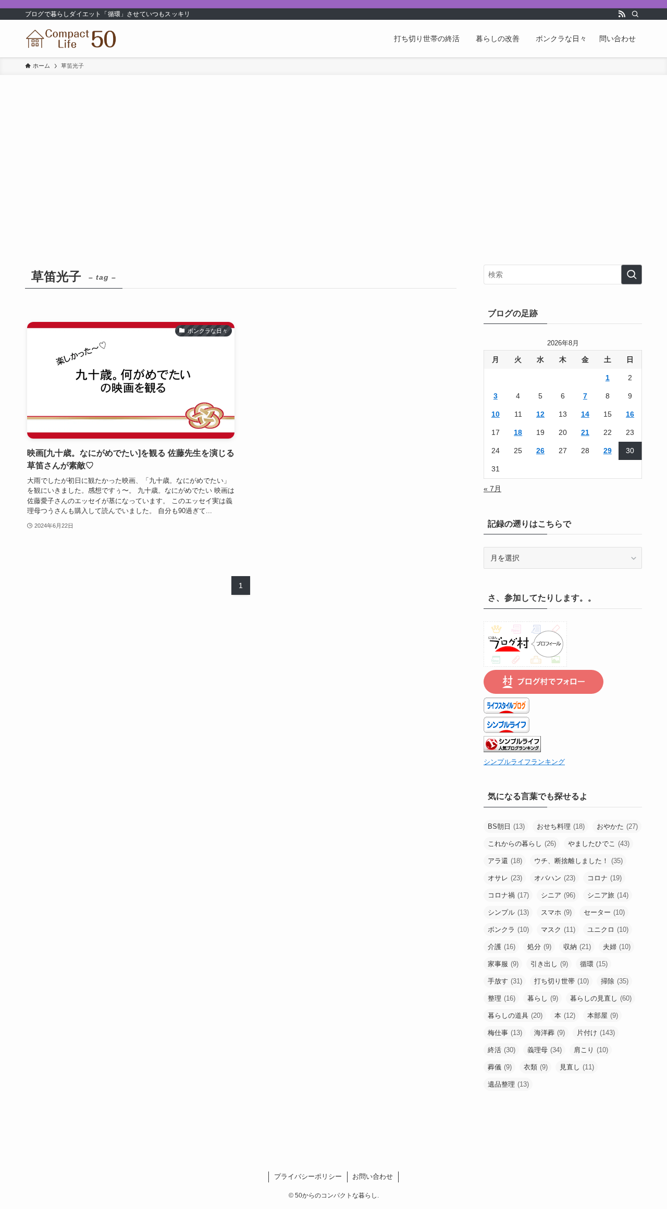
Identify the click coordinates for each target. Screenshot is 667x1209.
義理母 (544, 1050)
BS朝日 (506, 826)
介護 (501, 947)
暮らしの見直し (601, 998)
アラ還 (505, 861)
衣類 (536, 1067)
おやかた (617, 826)
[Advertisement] (333, 153)
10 (495, 414)
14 (585, 414)
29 (607, 450)
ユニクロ (607, 929)
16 (630, 414)
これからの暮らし (522, 843)
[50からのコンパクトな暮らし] (71, 38)
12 (540, 414)
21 (585, 432)
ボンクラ (508, 929)
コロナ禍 (508, 895)
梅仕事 (505, 1033)
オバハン (554, 878)
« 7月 (492, 488)
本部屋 (602, 1015)
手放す (505, 981)
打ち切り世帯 (561, 981)
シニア (558, 895)
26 (540, 450)
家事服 (503, 964)
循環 (594, 964)
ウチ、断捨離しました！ (578, 861)
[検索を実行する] (631, 274)
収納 (577, 947)
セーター (604, 912)
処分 (539, 947)
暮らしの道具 (515, 1015)
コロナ (604, 878)
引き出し (549, 964)
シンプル (508, 912)
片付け (596, 1033)
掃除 (614, 981)
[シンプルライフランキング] (512, 749)
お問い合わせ (372, 1176)
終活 (501, 1050)
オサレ (505, 878)
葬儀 (500, 1067)
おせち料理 (561, 826)
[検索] (635, 14)
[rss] (621, 14)
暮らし (542, 998)
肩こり (591, 1050)
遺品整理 (508, 1084)
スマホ (556, 912)
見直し (577, 1067)
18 (518, 432)
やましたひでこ (598, 843)
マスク (558, 929)
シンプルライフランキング (524, 762)
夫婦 (617, 947)
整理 (501, 998)
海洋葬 (549, 1033)
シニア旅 (607, 895)
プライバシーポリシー (308, 1176)
